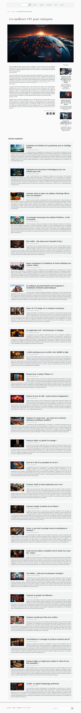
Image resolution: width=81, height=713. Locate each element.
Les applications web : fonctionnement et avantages (45, 330)
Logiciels (35, 4)
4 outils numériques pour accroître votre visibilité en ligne (47, 352)
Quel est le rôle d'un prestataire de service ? (42, 462)
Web (56, 4)
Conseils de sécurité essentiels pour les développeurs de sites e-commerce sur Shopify (65, 79)
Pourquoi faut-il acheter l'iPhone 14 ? (39, 374)
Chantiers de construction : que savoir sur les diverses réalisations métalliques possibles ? (46, 419)
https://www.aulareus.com (43, 82)
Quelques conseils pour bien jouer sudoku (42, 617)
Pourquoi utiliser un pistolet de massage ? (41, 440)
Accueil (8, 11)
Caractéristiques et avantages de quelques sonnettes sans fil (48, 639)
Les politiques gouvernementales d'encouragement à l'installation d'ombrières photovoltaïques (45, 287)
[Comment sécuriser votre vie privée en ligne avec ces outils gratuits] (66, 95)
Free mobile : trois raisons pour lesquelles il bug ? (44, 241)
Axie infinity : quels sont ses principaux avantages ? (45, 573)
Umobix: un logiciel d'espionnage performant (42, 684)
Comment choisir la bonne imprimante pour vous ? (44, 484)
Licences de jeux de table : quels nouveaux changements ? (47, 396)
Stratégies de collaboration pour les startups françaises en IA (65, 123)
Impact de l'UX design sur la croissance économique (45, 308)
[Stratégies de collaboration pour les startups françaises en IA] (66, 115)
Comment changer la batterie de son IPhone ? (42, 506)
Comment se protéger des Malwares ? (39, 595)
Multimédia (49, 4)
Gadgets (41, 4)
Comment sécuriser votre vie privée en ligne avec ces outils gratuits (66, 102)
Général (62, 4)
